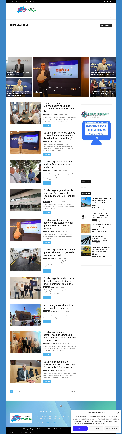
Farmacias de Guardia (85, 17)
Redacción (54, 202)
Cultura (61, 17)
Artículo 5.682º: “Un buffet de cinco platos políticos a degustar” (101, 227)
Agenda (37, 17)
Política (94, 220)
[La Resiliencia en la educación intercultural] (86, 240)
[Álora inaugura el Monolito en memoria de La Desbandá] (25, 315)
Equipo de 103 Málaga (36, 429)
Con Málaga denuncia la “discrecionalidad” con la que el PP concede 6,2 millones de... (59, 364)
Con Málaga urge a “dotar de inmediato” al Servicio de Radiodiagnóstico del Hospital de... (59, 194)
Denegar (96, 428)
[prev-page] (82, 186)
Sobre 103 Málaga (23, 429)
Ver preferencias (112, 428)
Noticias (26, 17)
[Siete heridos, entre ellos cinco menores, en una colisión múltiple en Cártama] (86, 251)
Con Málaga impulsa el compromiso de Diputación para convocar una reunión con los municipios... (59, 336)
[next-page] (19, 391)
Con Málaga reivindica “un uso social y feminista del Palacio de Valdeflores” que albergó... (59, 135)
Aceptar (80, 428)
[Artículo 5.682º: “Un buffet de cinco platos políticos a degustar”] (86, 228)
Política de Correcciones (60, 429)
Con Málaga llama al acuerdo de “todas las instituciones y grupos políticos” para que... (58, 281)
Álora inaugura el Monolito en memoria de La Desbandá (58, 306)
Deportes (70, 17)
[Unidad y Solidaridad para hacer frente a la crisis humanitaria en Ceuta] (86, 217)
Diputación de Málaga (98, 209)
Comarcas (15, 17)
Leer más (47, 125)
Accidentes (95, 256)
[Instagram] (104, 1)
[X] (110, 1)
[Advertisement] (61, 41)
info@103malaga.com (52, 422)
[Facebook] (101, 1)
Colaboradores (48, 17)
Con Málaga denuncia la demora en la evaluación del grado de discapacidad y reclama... (58, 224)
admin (53, 258)
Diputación (95, 207)
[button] (118, 413)
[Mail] (107, 1)
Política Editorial (48, 429)
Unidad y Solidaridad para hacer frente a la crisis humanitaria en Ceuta (101, 215)
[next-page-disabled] (85, 186)
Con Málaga (47, 114)
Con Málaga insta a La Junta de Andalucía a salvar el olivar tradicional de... (59, 164)
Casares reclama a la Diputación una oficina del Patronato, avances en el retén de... (59, 107)
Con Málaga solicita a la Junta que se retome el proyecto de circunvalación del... (59, 252)
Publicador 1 (38, 95)
